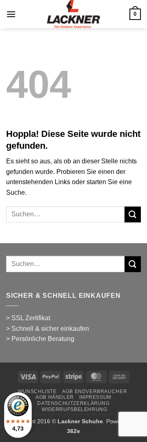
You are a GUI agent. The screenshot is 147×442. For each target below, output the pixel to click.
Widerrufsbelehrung (74, 409)
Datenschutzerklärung (73, 403)
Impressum (95, 397)
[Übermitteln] (133, 214)
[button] (11, 14)
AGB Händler (55, 397)
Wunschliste (37, 391)
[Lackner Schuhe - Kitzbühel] (74, 14)
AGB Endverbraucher (94, 391)
